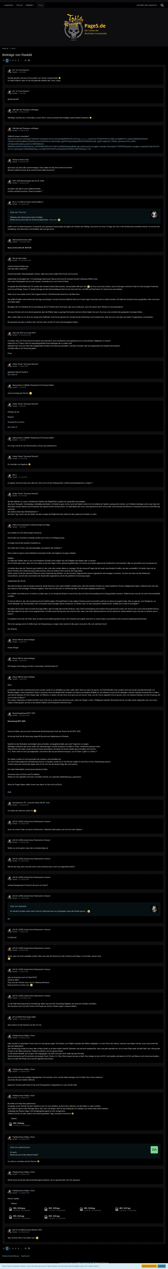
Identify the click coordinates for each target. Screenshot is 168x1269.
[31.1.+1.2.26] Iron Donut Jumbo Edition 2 (27, 202)
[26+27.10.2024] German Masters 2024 (27, 1230)
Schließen (162, 1266)
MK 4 (14, 475)
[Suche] (162, 5)
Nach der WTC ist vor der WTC (24, 333)
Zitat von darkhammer (20, 1147)
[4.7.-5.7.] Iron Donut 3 (20, 70)
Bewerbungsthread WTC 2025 (23, 713)
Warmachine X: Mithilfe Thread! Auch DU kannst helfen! (33, 385)
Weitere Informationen (149, 1266)
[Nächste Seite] (29, 60)
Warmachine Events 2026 (22, 240)
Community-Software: (77, 1263)
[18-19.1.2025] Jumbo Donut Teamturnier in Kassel (31, 821)
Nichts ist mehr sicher (20, 160)
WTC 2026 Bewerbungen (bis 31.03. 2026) (28, 181)
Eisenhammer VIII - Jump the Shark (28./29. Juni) (30, 803)
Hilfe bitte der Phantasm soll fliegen (25, 110)
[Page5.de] (84, 27)
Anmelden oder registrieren (147, 5)
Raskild (14, 72)
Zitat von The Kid (18, 212)
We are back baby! (19, 258)
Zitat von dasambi (18, 906)
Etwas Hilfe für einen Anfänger (23, 640)
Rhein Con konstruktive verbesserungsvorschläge (31, 525)
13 (25, 60)
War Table (11, 374)
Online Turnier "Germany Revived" (25, 364)
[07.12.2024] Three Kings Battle (24, 1017)
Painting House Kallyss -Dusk (23, 1035)
